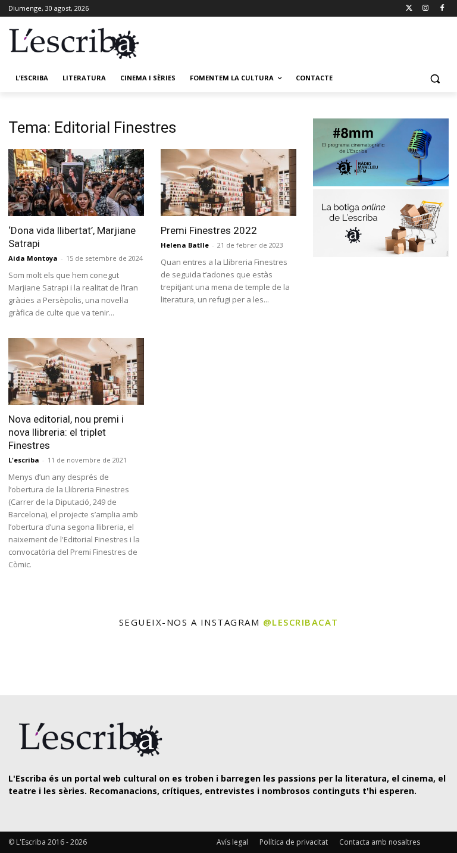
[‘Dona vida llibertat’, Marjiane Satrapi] (76, 182)
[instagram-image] (26, 663)
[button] (435, 78)
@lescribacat (301, 622)
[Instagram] (425, 8)
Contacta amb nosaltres (379, 842)
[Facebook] (442, 8)
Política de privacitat (293, 842)
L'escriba (23, 459)
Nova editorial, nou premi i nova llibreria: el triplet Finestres (66, 432)
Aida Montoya (33, 258)
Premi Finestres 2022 (209, 230)
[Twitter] (409, 8)
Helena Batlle (185, 244)
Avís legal (232, 842)
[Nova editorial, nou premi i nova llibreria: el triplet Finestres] (76, 371)
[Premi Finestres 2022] (228, 182)
